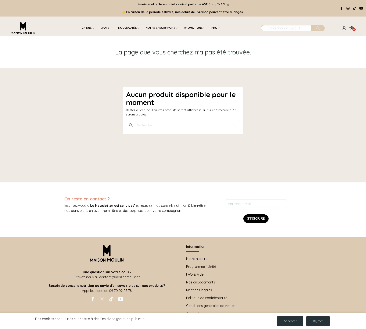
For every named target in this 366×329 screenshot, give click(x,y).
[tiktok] (354, 8)
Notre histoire (196, 259)
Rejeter (318, 321)
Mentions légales (199, 290)
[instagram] (348, 8)
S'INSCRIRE (256, 218)
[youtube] (361, 8)
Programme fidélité (201, 266)
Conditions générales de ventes (210, 306)
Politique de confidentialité (206, 298)
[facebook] (341, 8)
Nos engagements (200, 282)
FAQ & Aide (195, 274)
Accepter (290, 321)
